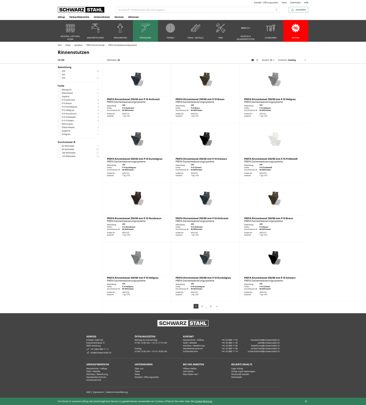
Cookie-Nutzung (203, 401)
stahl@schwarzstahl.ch (269, 342)
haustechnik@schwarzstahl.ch (265, 340)
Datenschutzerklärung (117, 392)
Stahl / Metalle (93, 371)
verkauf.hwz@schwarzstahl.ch (265, 348)
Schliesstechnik (93, 380)
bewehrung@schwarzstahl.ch (265, 345)
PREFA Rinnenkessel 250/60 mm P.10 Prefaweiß (271, 158)
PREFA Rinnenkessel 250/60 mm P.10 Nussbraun (134, 218)
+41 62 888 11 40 (230, 348)
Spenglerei (78, 45)
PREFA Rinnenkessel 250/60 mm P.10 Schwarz (201, 158)
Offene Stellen (190, 368)
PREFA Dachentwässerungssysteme (122, 45)
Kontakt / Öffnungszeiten (266, 2)
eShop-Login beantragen (243, 371)
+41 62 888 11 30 (230, 342)
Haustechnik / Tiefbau (96, 368)
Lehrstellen (188, 371)
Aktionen (133, 17)
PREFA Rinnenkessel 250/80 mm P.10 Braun (268, 218)
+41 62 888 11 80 (230, 345)
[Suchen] (277, 10)
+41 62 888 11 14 (230, 351)
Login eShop (237, 368)
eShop (61, 17)
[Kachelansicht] (252, 60)
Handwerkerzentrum (96, 377)
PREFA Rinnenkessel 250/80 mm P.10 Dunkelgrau (203, 277)
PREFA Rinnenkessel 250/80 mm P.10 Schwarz (270, 277)
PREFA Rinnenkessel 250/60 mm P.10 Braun (200, 99)
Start (60, 45)
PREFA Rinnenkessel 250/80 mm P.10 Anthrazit (202, 218)
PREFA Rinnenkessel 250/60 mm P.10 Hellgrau (270, 99)
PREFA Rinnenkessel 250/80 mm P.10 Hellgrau (133, 277)
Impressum (98, 392)
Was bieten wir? (190, 374)
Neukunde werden (240, 374)
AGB (306, 2)
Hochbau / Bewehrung (97, 374)
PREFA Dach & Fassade (95, 45)
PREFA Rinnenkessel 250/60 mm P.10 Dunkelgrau (134, 158)
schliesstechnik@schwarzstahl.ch (264, 351)
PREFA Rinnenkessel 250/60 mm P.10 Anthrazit (133, 99)
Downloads (295, 2)
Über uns (139, 368)
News (137, 374)
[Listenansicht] (257, 60)
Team (284, 2)
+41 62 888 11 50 (230, 340)
